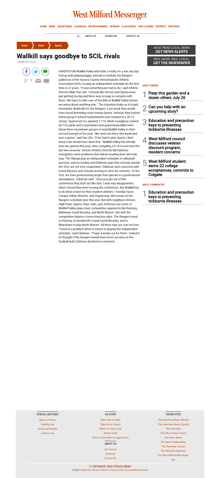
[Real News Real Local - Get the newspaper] (172, 62)
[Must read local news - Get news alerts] (172, 50)
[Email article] (37, 83)
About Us (90, 35)
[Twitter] (36, 72)
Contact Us (133, 35)
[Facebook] (26, 72)
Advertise (111, 35)
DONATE (195, 3)
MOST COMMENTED (153, 184)
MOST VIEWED (150, 85)
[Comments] (45, 72)
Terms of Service (100, 469)
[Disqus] (78, 285)
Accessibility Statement (136, 469)
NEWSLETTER (177, 3)
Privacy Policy (117, 469)
